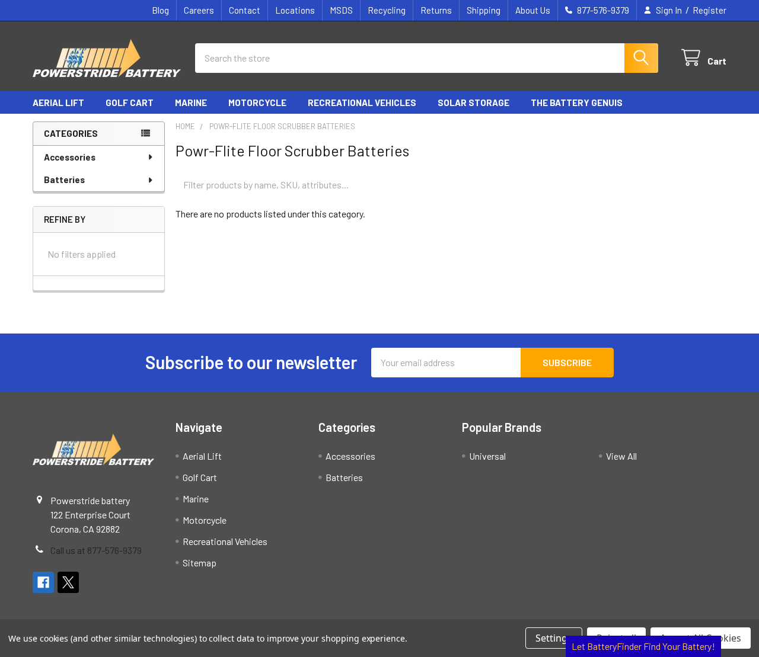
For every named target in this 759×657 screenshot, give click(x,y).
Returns (436, 10)
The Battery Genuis (577, 102)
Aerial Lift (58, 102)
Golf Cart (130, 102)
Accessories (69, 157)
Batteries (64, 179)
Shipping (483, 10)
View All (621, 455)
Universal (487, 455)
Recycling (387, 10)
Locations (295, 10)
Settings (553, 638)
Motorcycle (257, 102)
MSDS (341, 10)
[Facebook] (43, 582)
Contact (244, 10)
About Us (532, 10)
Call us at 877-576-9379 (96, 550)
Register (709, 10)
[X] (68, 582)
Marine (191, 102)
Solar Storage (473, 102)
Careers (199, 10)
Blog (160, 10)
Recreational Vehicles (362, 102)
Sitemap (199, 562)
